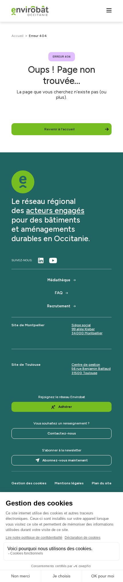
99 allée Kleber (83, 329)
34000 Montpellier (87, 333)
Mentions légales (69, 483)
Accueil (17, 36)
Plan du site (102, 483)
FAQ (59, 293)
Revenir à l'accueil (59, 129)
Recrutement (58, 306)
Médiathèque (58, 280)
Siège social (81, 325)
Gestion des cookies (28, 483)
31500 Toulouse (84, 373)
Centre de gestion (86, 365)
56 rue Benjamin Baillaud (91, 369)
